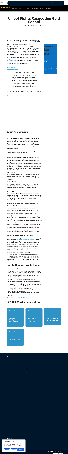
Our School (20, 2)
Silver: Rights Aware (11, 67)
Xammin (59, 451)
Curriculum (33, 2)
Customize (7, 449)
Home (10, 2)
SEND (38, 2)
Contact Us (57, 2)
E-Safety (51, 2)
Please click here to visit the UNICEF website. (18, 297)
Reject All (14, 449)
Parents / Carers (44, 2)
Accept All (21, 449)
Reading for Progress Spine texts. (26, 239)
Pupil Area (26, 2)
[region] (14, 445)
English (57, 453)
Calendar (15, 2)
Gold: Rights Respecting (12, 69)
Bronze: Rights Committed (13, 66)
